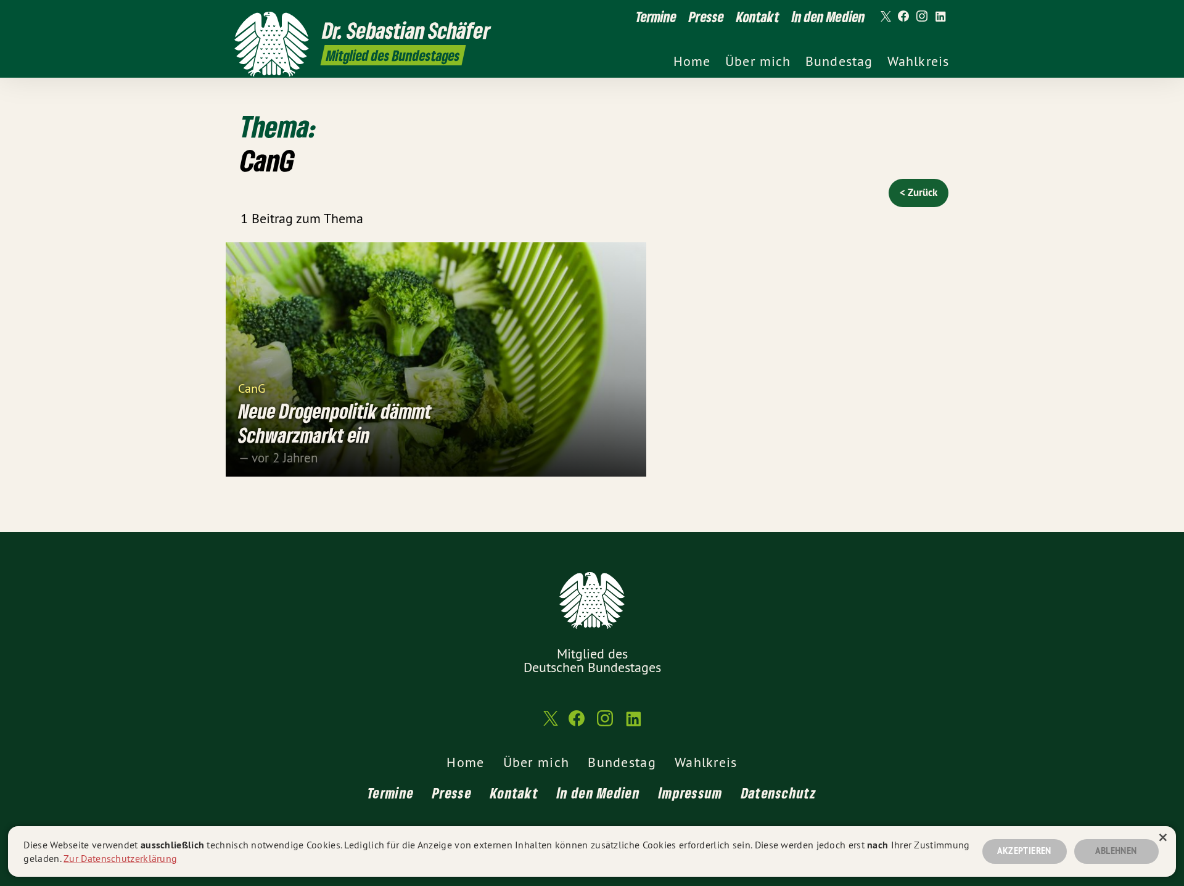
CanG (251, 387)
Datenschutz (778, 793)
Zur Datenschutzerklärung (120, 858)
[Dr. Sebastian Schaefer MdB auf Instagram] (922, 16)
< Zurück (918, 192)
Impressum (691, 793)
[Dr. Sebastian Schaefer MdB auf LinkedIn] (940, 16)
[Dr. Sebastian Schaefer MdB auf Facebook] (903, 16)
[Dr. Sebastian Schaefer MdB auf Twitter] (885, 16)
